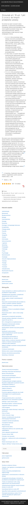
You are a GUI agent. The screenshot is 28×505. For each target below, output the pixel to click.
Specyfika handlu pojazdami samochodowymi (14, 491)
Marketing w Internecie (8, 355)
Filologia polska (6, 229)
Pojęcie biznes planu (7, 426)
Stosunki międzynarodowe (9, 259)
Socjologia (4, 257)
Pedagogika (5, 247)
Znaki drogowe (6, 407)
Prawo (5, 191)
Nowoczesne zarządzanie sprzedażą (11, 316)
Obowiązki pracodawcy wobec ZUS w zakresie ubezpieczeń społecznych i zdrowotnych (12, 494)
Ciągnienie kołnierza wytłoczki (10, 405)
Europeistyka (5, 227)
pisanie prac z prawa (7, 283)
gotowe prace (5, 458)
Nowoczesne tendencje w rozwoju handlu (14, 197)
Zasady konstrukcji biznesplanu (10, 369)
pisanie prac (5, 279)
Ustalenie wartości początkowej (10, 420)
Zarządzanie (5, 272)
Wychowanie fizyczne (7, 270)
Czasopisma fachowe (7, 422)
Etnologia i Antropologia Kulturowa (11, 225)
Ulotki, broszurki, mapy (8, 415)
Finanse (4, 233)
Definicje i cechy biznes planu (9, 401)
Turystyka (4, 266)
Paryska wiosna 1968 (7, 434)
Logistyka (4, 243)
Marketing (4, 245)
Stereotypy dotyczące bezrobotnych (11, 371)
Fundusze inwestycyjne (8, 349)
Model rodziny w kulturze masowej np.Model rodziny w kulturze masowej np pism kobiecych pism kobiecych (13, 341)
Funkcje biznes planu (7, 390)
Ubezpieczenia (6, 268)
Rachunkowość (6, 255)
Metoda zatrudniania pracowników (11, 353)
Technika (4, 261)
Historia (4, 237)
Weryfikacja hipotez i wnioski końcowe (12, 403)
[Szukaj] (23, 448)
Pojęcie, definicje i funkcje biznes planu (12, 444)
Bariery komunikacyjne (8, 373)
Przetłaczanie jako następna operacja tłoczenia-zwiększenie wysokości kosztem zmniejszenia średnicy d (13, 382)
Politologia (4, 249)
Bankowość (5, 213)
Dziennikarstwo (6, 219)
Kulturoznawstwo (6, 241)
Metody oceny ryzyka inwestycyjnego (11, 351)
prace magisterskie (7, 456)
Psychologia (5, 253)
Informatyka (5, 239)
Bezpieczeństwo (6, 215)
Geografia (4, 235)
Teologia (4, 262)
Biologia (4, 217)
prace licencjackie (6, 281)
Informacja (4, 396)
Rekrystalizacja (6, 424)
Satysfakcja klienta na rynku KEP (10, 489)
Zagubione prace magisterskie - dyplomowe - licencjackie (12, 4)
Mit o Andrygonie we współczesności (11, 322)
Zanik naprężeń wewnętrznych (10, 432)
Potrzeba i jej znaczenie (8, 436)
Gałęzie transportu (7, 388)
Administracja (5, 211)
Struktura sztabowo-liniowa (9, 465)
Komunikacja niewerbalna (8, 386)
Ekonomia (4, 223)
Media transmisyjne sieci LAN (10, 441)
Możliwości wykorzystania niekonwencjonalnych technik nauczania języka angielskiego (12, 333)
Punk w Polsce (6, 413)
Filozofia (4, 231)
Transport (4, 264)
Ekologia (4, 221)
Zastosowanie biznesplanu (9, 375)
